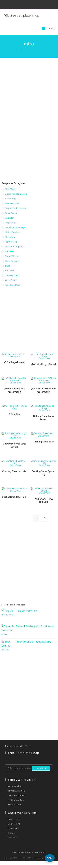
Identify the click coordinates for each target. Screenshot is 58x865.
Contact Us (13, 837)
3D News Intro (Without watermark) (43, 390)
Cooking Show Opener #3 (43, 473)
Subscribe (41, 768)
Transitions (10, 270)
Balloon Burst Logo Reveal (43, 418)
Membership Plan (16, 795)
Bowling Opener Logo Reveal (14, 445)
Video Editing (11, 280)
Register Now (41, 852)
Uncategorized (12, 275)
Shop (13, 852)
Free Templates (12, 203)
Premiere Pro (11, 242)
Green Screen (11, 213)
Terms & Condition (16, 791)
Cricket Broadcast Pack (14, 497)
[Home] (20, 48)
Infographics (10, 222)
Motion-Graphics (12, 232)
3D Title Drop (14, 414)
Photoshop (10, 237)
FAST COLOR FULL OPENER (43, 500)
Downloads (13, 828)
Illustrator (9, 218)
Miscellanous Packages (15, 227)
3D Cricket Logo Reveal (43, 364)
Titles (7, 266)
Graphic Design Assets (15, 208)
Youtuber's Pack (12, 285)
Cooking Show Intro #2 (14, 471)
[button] (50, 858)
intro (37, 48)
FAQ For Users (14, 804)
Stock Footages (12, 261)
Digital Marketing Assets (16, 194)
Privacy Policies (15, 786)
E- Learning (10, 198)
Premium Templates (14, 246)
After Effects (10, 189)
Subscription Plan (25, 852)
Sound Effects (11, 256)
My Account (13, 819)
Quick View (14, 356)
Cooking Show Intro (43, 441)
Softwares (9, 251)
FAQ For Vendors (16, 800)
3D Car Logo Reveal (14, 362)
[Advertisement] (29, 88)
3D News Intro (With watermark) (14, 390)
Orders (11, 833)
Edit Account (14, 824)
